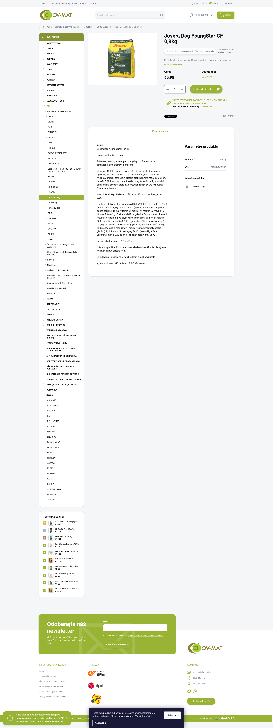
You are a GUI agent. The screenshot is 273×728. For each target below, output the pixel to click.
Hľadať (161, 15)
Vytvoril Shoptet (205, 718)
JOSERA (51, 192)
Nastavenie (100, 723)
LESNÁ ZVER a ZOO (55, 101)
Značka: (224, 52)
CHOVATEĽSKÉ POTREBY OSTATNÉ (62, 374)
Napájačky (52, 265)
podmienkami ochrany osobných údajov (146, 636)
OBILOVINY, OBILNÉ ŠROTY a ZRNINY (63, 361)
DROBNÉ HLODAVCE (55, 325)
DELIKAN (52, 116)
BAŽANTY (50, 75)
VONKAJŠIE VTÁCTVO (56, 330)
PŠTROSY (51, 80)
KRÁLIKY (50, 48)
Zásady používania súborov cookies (54, 696)
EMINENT (52, 132)
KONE (49, 69)
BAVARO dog (54, 208)
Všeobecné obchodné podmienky (53, 681)
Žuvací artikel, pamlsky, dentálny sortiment (61, 245)
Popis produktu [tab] (160, 131)
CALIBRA (52, 137)
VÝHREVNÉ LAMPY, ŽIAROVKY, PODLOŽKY (60, 367)
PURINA (51, 176)
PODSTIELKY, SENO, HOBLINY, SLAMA (63, 379)
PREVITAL (52, 158)
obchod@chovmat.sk (202, 672)
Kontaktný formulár (47, 676)
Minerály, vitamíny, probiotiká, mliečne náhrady (63, 276)
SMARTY (51, 239)
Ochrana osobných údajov (50, 691)
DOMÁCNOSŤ (52, 390)
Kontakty (43, 3)
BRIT (50, 213)
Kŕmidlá (50, 260)
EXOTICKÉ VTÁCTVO (55, 309)
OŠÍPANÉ (50, 59)
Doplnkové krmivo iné (56, 288)
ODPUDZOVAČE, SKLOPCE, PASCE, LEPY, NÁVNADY (61, 349)
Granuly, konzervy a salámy (59, 111)
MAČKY (49, 299)
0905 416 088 (199, 683)
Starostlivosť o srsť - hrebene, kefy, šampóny (62, 253)
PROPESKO (53, 187)
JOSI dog (53, 202)
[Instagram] (195, 691)
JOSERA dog (54, 197)
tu (152, 716)
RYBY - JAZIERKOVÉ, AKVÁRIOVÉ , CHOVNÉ (61, 336)
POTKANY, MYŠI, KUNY (56, 343)
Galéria (93, 3)
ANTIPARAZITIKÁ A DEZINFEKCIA (61, 356)
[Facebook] (189, 691)
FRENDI (51, 148)
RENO (50, 143)
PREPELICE (51, 95)
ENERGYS (52, 224)
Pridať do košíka (203, 89)
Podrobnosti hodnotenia (204, 51)
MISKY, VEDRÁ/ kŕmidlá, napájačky (61, 384)
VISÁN (51, 122)
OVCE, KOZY (52, 64)
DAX (50, 127)
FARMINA (52, 218)
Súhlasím (172, 715)
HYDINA (50, 53)
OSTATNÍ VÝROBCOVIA (58, 153)
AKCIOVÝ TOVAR (54, 43)
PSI (48, 106)
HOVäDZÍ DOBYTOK (55, 85)
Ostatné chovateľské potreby (60, 283)
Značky (49, 395)
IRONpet (51, 182)
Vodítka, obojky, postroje (58, 270)
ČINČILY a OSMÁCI (54, 320)
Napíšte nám (80, 3)
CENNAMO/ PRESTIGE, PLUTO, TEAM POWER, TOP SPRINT (64, 170)
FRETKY (50, 314)
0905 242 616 (199, 678)
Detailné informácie (173, 65)
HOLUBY (50, 90)
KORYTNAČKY (53, 304)
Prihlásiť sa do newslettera (118, 644)
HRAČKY (51, 294)
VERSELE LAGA (55, 163)
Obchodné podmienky (60, 3)
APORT (51, 234)
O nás (41, 671)
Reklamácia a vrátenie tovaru (51, 686)
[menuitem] (61, 400)
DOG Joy (52, 229)
